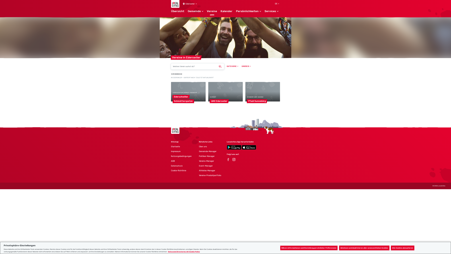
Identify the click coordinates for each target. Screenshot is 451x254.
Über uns (203, 146)
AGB (173, 161)
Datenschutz (177, 166)
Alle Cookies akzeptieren (402, 248)
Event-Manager (206, 166)
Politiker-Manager (207, 156)
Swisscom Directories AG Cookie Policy (184, 251)
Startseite (175, 146)
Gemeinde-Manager (207, 151)
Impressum (176, 151)
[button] (190, 4)
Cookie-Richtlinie (178, 170)
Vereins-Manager (206, 161)
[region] (225, 248)
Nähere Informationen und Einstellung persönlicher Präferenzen (308, 248)
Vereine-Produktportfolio (210, 175)
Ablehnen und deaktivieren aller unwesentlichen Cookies (364, 248)
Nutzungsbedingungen (181, 156)
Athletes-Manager (207, 170)
